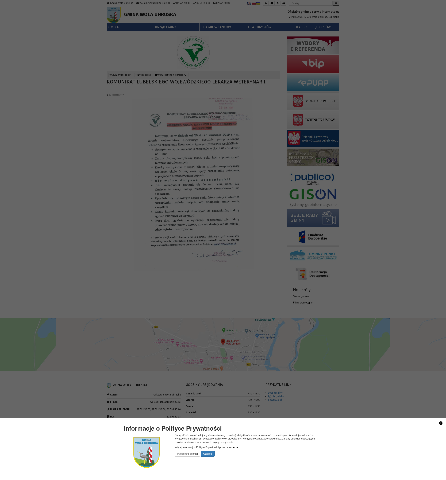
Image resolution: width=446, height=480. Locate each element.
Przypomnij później (187, 453)
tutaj (236, 447)
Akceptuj (207, 453)
